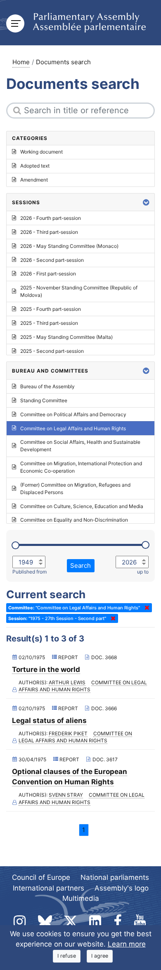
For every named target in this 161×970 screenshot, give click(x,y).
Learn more (127, 944)
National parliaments (114, 877)
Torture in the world (46, 669)
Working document (41, 152)
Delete (145, 608)
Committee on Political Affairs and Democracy (73, 414)
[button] (146, 202)
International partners (48, 888)
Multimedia (80, 898)
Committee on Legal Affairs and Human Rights (83, 686)
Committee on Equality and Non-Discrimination (74, 520)
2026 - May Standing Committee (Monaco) (69, 246)
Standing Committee (43, 400)
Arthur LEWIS (67, 682)
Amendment (34, 180)
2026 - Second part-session (52, 260)
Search (80, 565)
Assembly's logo (122, 888)
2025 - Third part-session (49, 323)
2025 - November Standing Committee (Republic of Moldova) (78, 291)
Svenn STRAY (66, 795)
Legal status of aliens (49, 720)
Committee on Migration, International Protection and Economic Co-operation (81, 467)
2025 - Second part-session (52, 351)
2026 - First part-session (48, 273)
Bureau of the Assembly (47, 386)
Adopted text (35, 166)
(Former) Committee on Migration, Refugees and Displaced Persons (75, 488)
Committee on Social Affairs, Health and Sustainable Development (80, 445)
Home (21, 62)
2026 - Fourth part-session (50, 218)
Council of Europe (41, 877)
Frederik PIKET (68, 733)
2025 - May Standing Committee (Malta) (66, 337)
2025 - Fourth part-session (50, 309)
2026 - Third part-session (49, 232)
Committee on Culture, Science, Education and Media (81, 506)
